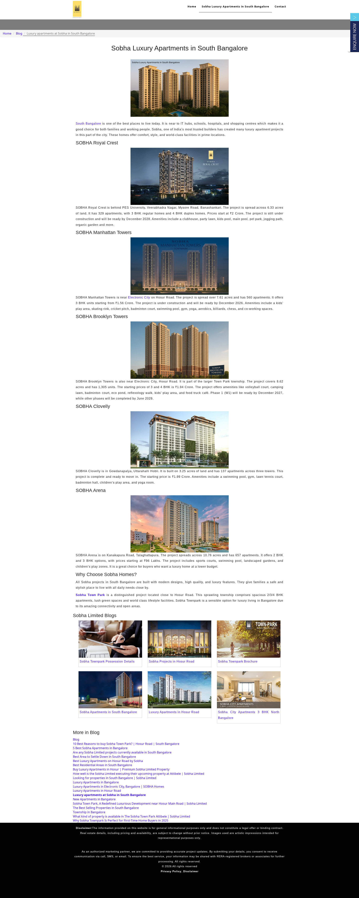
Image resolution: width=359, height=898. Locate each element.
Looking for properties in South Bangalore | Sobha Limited (114, 778)
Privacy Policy (171, 871)
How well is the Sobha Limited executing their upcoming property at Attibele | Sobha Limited (138, 774)
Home (192, 6)
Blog (19, 33)
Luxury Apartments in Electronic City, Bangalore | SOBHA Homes (118, 786)
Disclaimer (190, 871)
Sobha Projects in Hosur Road (171, 661)
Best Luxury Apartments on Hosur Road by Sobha (108, 761)
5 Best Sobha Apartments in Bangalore (100, 748)
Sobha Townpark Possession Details (107, 661)
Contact (280, 6)
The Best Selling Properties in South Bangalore (106, 808)
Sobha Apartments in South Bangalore (108, 712)
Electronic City (139, 297)
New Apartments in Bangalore (94, 799)
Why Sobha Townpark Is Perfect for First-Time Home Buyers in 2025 (120, 820)
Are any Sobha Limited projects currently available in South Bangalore (122, 752)
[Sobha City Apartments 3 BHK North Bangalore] (248, 689)
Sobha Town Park (90, 595)
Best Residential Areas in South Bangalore (102, 765)
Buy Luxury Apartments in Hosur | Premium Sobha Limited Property (121, 769)
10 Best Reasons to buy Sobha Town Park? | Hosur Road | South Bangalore (126, 744)
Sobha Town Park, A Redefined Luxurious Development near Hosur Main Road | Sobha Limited (140, 803)
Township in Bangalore (89, 812)
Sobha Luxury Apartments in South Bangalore (235, 6)
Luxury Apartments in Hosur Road (174, 712)
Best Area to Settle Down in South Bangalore (104, 757)
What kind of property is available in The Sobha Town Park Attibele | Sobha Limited (131, 816)
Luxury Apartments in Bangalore (96, 782)
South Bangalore (88, 123)
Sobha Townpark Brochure (238, 661)
